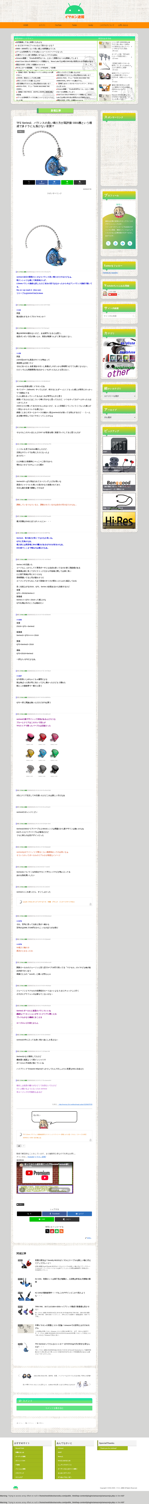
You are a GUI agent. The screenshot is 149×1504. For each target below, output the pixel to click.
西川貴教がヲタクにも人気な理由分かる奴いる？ (34, 83)
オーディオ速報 (20, 1456)
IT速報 (18, 1465)
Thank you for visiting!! (108, 1448)
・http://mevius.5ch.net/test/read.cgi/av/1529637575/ (75, 1104)
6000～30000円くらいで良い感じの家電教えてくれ (35, 49)
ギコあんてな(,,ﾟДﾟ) (64, 1477)
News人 (60, 1456)
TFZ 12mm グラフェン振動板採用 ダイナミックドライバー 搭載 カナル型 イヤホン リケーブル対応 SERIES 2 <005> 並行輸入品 (54, 1136)
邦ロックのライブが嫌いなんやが (28, 81)
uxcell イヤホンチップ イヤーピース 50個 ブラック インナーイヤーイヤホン (49, 902)
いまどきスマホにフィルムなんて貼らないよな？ (35, 45)
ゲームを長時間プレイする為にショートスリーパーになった (39, 52)
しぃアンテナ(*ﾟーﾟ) (64, 1465)
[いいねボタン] (19, 1145)
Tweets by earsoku (110, 273)
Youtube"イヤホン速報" (36, 1157)
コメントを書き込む (54, 1408)
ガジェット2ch (20, 1460)
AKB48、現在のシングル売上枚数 (29, 78)
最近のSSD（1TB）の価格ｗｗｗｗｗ (30, 65)
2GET (60, 1452)
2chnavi (60, 1448)
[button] (80, 182)
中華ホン (21, 1204)
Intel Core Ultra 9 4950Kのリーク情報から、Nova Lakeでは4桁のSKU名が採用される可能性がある (54, 61)
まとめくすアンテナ (64, 1473)
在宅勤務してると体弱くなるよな (29, 42)
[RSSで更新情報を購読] (61, 1231)
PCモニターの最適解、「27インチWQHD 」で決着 (36, 68)
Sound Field (20, 1448)
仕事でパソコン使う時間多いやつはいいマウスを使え (37, 55)
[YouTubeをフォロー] (52, 1231)
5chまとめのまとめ (64, 1460)
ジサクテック (20, 1473)
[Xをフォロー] (47, 1231)
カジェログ (19, 1477)
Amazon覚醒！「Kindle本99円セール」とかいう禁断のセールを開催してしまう (47, 58)
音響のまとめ (20, 1452)
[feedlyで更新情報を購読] (57, 1231)
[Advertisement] (54, 207)
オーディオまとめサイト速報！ (68, 1469)
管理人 (119, 205)
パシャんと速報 (20, 1469)
